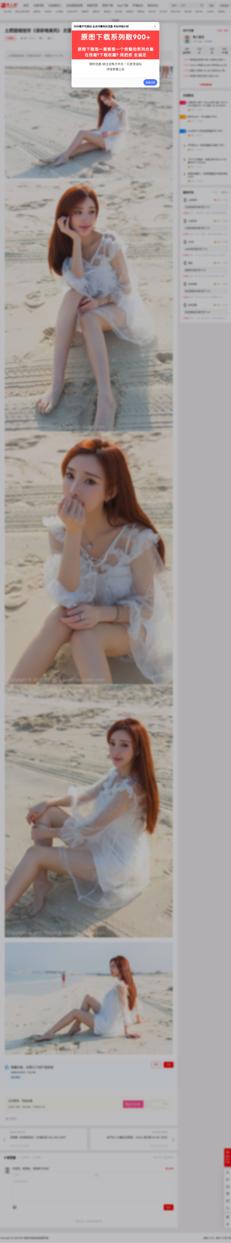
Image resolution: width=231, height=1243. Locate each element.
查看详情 (150, 82)
